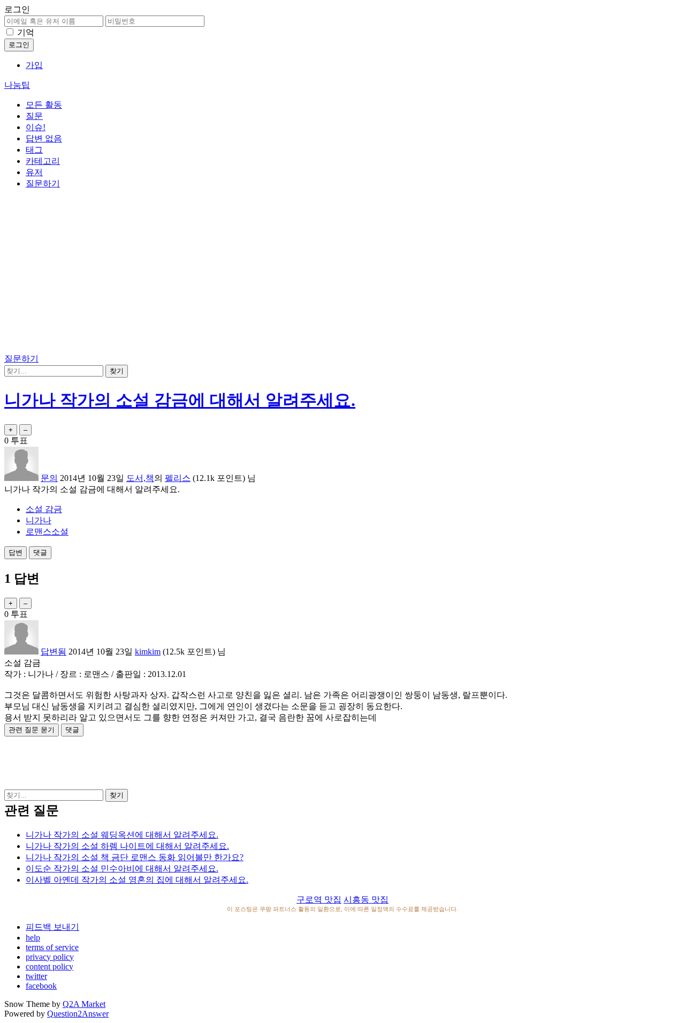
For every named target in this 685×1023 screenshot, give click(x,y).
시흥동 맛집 (366, 899)
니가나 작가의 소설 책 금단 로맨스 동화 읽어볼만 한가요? (134, 857)
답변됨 (53, 651)
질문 (34, 116)
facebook (41, 985)
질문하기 (43, 183)
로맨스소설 (47, 531)
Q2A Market (84, 1004)
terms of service (52, 947)
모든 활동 (44, 104)
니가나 (38, 520)
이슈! (35, 127)
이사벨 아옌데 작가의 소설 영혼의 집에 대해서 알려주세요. (137, 879)
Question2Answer (78, 1013)
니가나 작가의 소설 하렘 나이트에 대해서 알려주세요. (127, 846)
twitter (36, 976)
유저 (34, 172)
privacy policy (50, 956)
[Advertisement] (342, 273)
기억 (25, 32)
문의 (49, 478)
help (33, 937)
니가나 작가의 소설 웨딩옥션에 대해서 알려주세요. (122, 834)
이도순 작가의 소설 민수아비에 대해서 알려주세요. (122, 868)
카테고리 (43, 161)
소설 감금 (44, 509)
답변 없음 (44, 138)
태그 (34, 149)
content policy (49, 966)
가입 (34, 65)
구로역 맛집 (318, 899)
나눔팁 (17, 84)
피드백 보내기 (52, 926)
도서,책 (140, 478)
